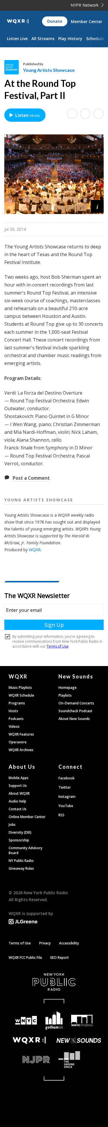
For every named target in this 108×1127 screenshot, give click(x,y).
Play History (70, 38)
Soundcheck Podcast (75, 710)
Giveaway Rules (21, 868)
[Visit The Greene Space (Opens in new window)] (79, 1059)
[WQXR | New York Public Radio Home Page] (18, 21)
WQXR (35, 549)
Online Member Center (27, 816)
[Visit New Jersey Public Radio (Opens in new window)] (29, 1059)
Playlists (65, 695)
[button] (97, 206)
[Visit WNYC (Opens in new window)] (26, 1020)
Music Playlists (20, 687)
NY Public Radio (21, 860)
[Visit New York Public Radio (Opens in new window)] (54, 982)
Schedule (95, 38)
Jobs (12, 824)
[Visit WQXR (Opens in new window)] (29, 1040)
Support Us (18, 785)
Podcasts (16, 718)
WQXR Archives (21, 749)
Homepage (67, 687)
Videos (14, 726)
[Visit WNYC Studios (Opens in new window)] (82, 1020)
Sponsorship (19, 840)
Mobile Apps (19, 777)
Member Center (86, 21)
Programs (17, 703)
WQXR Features (21, 734)
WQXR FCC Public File (25, 957)
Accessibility (69, 943)
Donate (54, 21)
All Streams (42, 38)
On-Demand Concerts (76, 703)
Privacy (45, 943)
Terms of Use (20, 943)
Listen (27, 115)
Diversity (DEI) (20, 832)
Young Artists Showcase (49, 70)
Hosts (13, 710)
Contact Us (17, 809)
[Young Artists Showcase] (13, 67)
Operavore (17, 742)
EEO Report (59, 957)
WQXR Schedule (21, 695)
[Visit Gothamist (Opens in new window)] (54, 1020)
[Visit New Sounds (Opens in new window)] (79, 1040)
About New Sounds (74, 718)
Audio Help (17, 801)
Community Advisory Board (25, 850)
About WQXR (19, 793)
